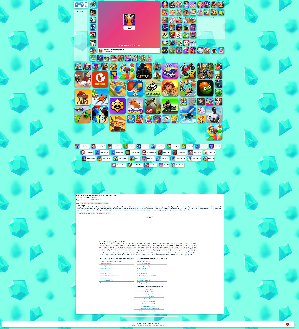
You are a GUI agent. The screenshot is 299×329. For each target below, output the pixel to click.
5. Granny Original (105, 271)
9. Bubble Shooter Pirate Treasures (149, 308)
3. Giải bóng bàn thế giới (144, 266)
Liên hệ (162, 325)
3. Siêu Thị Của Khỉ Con (106, 266)
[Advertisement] (80, 35)
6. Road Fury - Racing (149, 301)
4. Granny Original (142, 268)
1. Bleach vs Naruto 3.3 (143, 261)
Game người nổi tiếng (101, 213)
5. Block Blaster (148, 299)
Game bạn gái (84, 213)
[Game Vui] (86, 3)
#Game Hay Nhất (91, 203)
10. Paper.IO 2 (103, 283)
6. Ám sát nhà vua (105, 273)
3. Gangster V (149, 294)
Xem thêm (108, 213)
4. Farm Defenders (149, 296)
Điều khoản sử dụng (154, 325)
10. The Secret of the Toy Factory (148, 311)
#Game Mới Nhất (83, 203)
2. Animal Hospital (149, 291)
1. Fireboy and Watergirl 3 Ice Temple (110, 261)
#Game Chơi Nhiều (98, 203)
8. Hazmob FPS (104, 278)
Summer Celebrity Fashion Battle (90, 197)
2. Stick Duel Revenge (106, 263)
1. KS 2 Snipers (149, 289)
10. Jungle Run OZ (142, 283)
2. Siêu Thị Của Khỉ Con (144, 263)
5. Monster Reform (142, 271)
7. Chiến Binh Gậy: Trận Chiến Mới (109, 275)
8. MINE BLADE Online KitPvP (149, 306)
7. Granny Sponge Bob (148, 303)
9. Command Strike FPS (106, 280)
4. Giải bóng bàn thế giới (107, 268)
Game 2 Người (78, 2)
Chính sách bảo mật (143, 325)
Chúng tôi (134, 325)
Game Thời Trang (91, 213)
